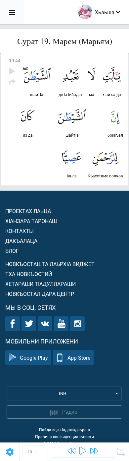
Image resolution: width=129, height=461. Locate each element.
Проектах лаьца (28, 210)
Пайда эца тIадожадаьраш (64, 429)
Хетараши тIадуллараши (40, 283)
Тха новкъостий (28, 273)
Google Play (34, 357)
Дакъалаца (21, 240)
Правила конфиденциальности (64, 436)
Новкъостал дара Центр (39, 293)
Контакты (19, 230)
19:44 (15, 60)
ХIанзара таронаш (31, 220)
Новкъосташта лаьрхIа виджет (50, 263)
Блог (12, 250)
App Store (78, 357)
